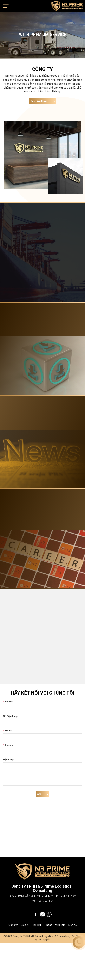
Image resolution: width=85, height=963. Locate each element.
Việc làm (60, 925)
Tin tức (48, 925)
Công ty (13, 925)
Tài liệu (36, 925)
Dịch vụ (25, 925)
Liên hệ (72, 925)
